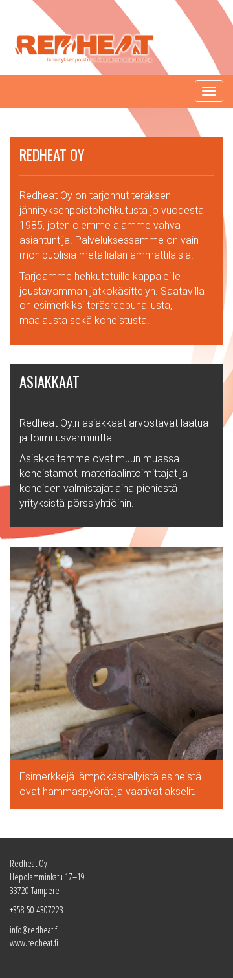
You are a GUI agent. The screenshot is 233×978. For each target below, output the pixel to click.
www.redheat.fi (34, 943)
